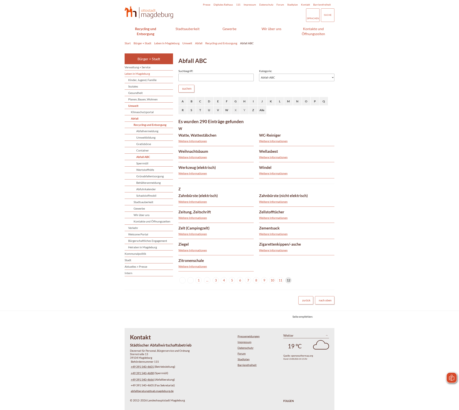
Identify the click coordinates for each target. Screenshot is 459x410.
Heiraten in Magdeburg (142, 247)
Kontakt (305, 4)
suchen (186, 88)
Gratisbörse (143, 144)
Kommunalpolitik (135, 253)
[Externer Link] (278, 15)
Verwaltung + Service (137, 67)
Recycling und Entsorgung (145, 31)
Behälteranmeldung (148, 182)
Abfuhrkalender (146, 189)
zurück (306, 300)
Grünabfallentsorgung (150, 176)
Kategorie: (265, 71)
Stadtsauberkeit (188, 29)
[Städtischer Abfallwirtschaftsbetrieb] (178, 368)
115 (238, 4)
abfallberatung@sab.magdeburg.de (152, 391)
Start (128, 43)
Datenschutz (266, 4)
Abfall (198, 43)
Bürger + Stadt (142, 43)
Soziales (133, 86)
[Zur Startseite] (149, 12)
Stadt (128, 260)
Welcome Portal (138, 234)
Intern (128, 273)
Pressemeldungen (249, 336)
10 (272, 280)
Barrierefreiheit (322, 4)
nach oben (325, 300)
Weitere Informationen (192, 141)
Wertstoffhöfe (145, 169)
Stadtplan (292, 4)
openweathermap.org (302, 355)
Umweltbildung (145, 137)
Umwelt (187, 43)
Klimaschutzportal (142, 112)
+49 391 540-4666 (142, 379)
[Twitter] (316, 316)
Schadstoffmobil (146, 195)
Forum (280, 4)
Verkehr (133, 227)
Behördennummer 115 (144, 361)
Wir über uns (271, 29)
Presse (206, 4)
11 (280, 280)
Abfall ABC (247, 43)
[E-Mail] (325, 316)
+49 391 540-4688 (142, 373)
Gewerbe (229, 29)
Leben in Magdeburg (166, 43)
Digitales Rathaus (223, 4)
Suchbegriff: (185, 71)
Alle (261, 110)
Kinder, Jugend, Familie (142, 80)
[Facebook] (321, 316)
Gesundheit (135, 92)
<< (182, 280)
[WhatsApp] (330, 316)
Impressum (250, 4)
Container (142, 150)
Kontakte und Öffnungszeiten (313, 31)
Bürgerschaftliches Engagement (147, 240)
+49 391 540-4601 (142, 366)
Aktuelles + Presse (136, 266)
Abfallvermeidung (147, 131)
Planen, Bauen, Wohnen (143, 99)
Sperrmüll (142, 163)
